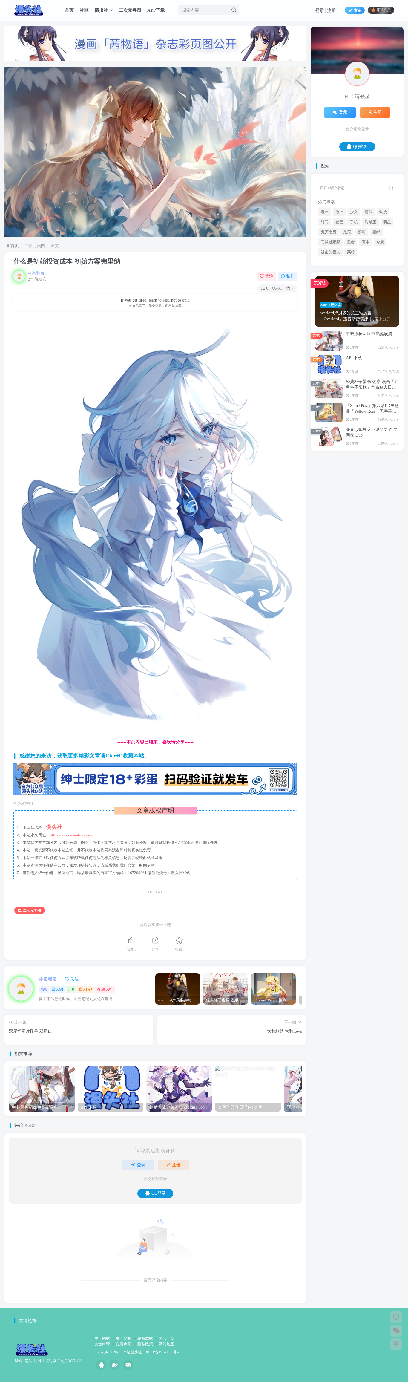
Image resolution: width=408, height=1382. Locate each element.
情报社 (101, 10)
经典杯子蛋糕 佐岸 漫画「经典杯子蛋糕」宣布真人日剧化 (372, 447)
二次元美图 (130, 10)
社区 (84, 10)
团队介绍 (166, 1338)
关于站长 (123, 1338)
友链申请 (102, 1344)
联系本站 (145, 1338)
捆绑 (376, 291)
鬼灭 (347, 291)
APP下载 (156, 10)
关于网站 (102, 1338)
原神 (339, 271)
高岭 (351, 311)
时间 (325, 281)
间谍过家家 (330, 301)
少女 (354, 271)
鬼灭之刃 (328, 291)
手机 (354, 281)
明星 (387, 281)
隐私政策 (145, 1344)
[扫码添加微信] (396, 1331)
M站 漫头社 (132, 1352)
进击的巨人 (330, 311)
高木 (365, 301)
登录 (319, 10)
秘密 (339, 281)
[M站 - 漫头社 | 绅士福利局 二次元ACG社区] (31, 1349)
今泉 (380, 301)
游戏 (368, 271)
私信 (290, 276)
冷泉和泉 (36, 273)
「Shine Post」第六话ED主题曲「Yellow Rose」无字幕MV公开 (372, 471)
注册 (331, 10)
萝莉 (362, 291)
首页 (69, 10)
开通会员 (383, 10)
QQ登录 (158, 1193)
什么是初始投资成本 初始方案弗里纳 (66, 261)
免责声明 (123, 1344)
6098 (59, 989)
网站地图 (166, 1344)
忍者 (351, 301)
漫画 (325, 271)
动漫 (383, 271)
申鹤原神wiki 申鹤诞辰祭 (369, 393)
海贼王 (370, 281)
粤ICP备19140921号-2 (163, 1352)
